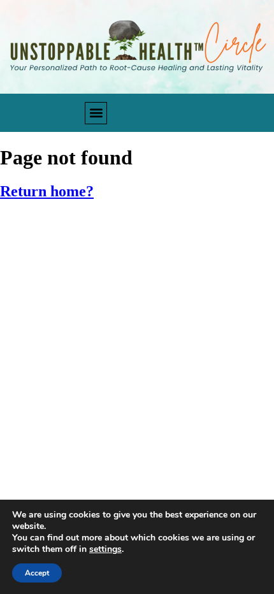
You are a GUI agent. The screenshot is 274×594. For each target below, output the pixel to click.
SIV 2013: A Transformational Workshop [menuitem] (111, 345)
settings (105, 549)
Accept (37, 573)
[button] (96, 113)
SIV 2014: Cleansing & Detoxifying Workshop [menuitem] (123, 315)
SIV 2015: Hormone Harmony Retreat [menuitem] (102, 286)
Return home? (47, 191)
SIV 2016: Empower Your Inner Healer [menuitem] (102, 257)
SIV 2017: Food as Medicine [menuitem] (78, 227)
